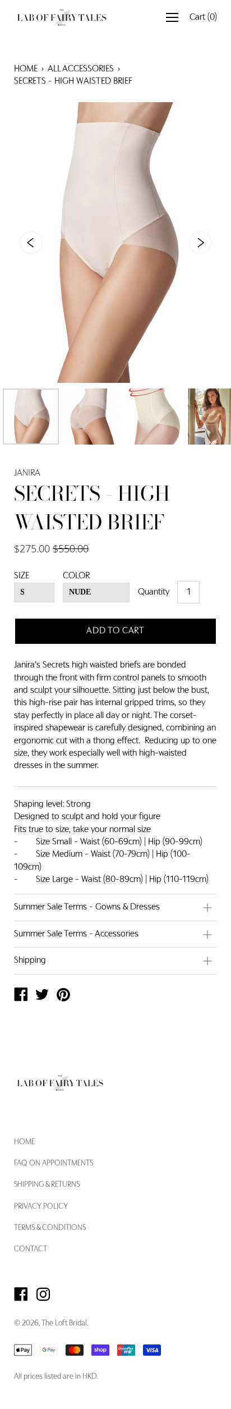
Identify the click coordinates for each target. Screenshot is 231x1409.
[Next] (200, 242)
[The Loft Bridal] (20, 996)
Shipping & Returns (47, 1185)
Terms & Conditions (50, 1228)
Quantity (153, 592)
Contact (30, 1249)
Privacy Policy (41, 1207)
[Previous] (31, 242)
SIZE (21, 576)
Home (26, 69)
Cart (203, 17)
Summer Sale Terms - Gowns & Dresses (87, 907)
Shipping (30, 960)
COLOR (76, 576)
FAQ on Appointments (53, 1163)
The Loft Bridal (64, 1323)
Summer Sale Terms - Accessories (76, 934)
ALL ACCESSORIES (81, 69)
